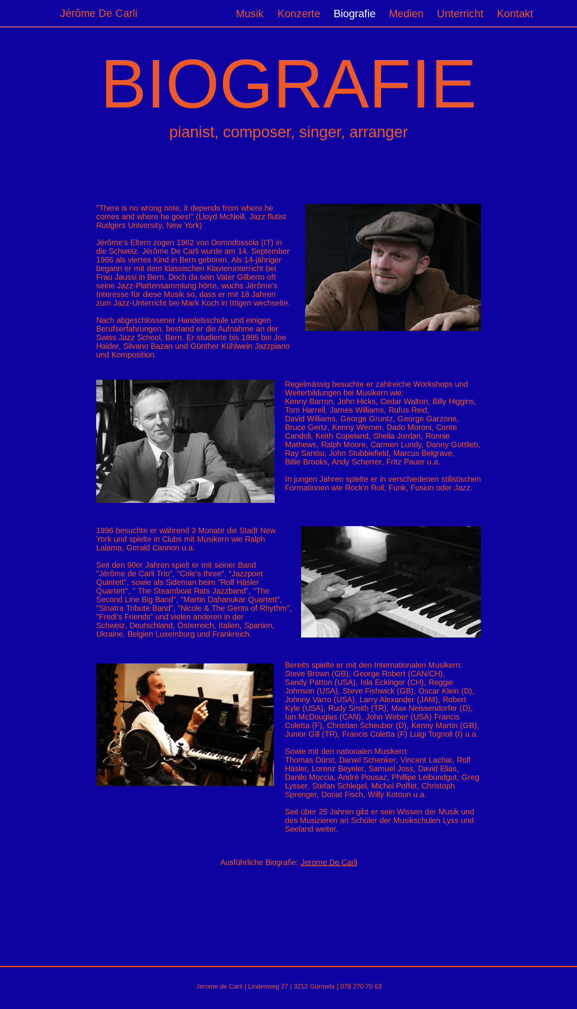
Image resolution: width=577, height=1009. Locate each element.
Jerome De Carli (329, 862)
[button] (461, 14)
